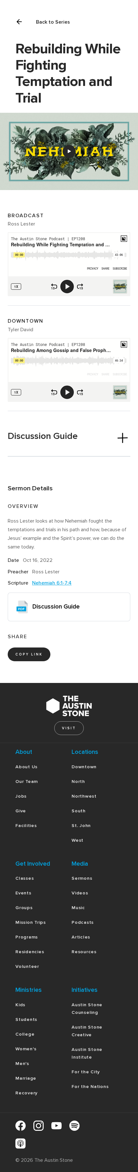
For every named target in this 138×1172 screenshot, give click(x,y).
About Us (26, 767)
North (78, 781)
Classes (24, 878)
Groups (24, 907)
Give (20, 811)
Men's (22, 1063)
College (24, 1034)
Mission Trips (30, 922)
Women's (25, 1049)
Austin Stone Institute (87, 1053)
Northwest (84, 796)
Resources (84, 951)
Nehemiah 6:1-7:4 (52, 583)
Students (26, 1019)
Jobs (21, 796)
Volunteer (27, 966)
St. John (81, 825)
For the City (86, 1072)
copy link (29, 654)
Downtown (84, 767)
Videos (80, 893)
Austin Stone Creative (87, 1031)
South (79, 811)
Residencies (29, 951)
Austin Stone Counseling (87, 1008)
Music (78, 907)
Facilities (26, 825)
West (77, 840)
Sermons (82, 878)
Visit (69, 728)
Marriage (25, 1078)
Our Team (26, 781)
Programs (26, 937)
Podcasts (83, 922)
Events (23, 893)
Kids (20, 1004)
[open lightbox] (69, 151)
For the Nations (90, 1086)
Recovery (26, 1093)
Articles (81, 937)
